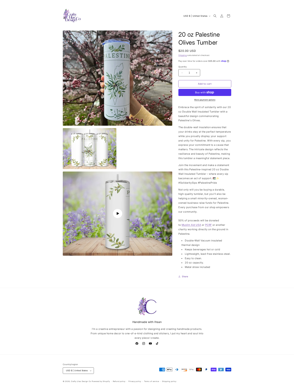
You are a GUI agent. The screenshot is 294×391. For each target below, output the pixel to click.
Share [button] (185, 276)
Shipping (182, 55)
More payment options (204, 100)
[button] (215, 16)
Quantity (182, 66)
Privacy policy (134, 381)
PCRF (208, 224)
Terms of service (151, 381)
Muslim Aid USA (191, 224)
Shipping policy (169, 381)
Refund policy (119, 381)
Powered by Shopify (101, 381)
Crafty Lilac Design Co (81, 381)
